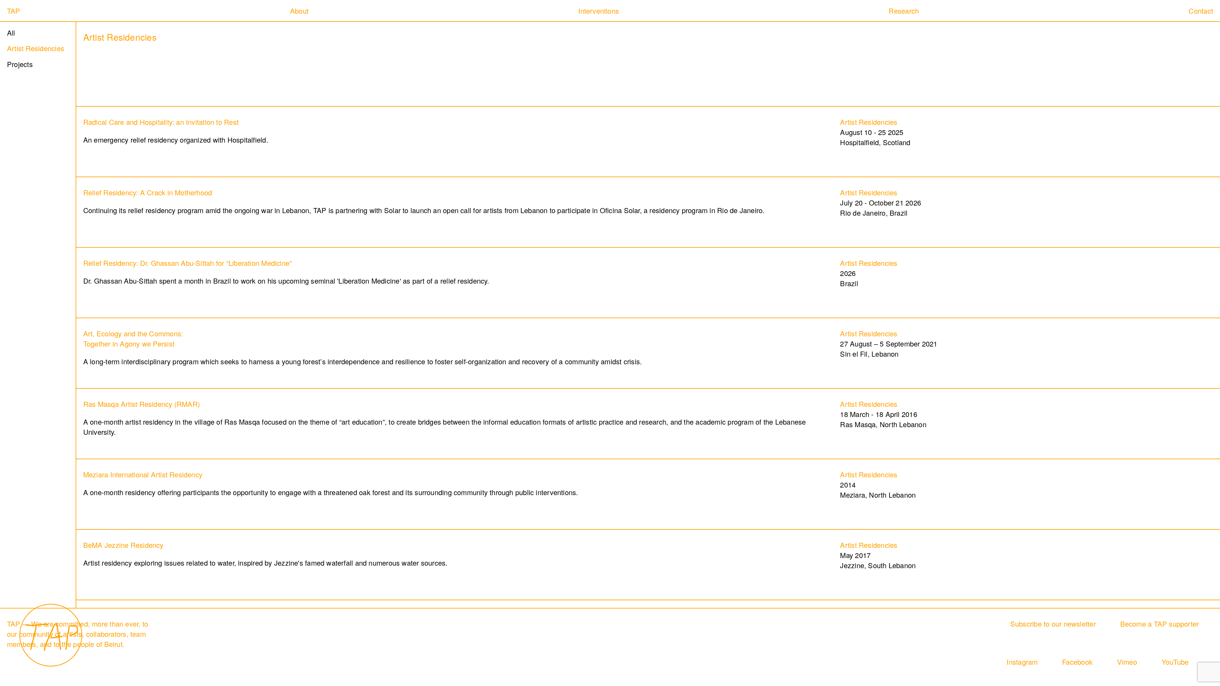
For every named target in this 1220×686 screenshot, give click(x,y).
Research (904, 11)
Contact (1201, 11)
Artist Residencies (35, 48)
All (11, 32)
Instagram (1022, 662)
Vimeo (1127, 662)
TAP (13, 11)
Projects (20, 64)
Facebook (1077, 662)
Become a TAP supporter (1159, 624)
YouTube (1175, 662)
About (299, 11)
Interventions (598, 11)
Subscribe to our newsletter (1053, 624)
